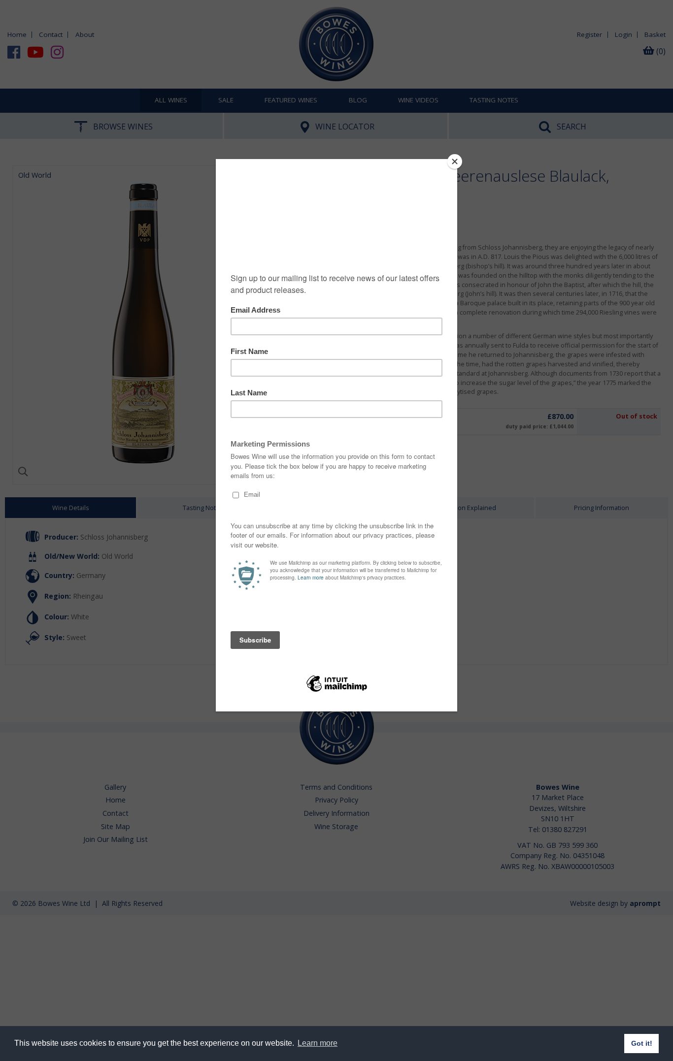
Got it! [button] (641, 1043)
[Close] (454, 161)
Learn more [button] (317, 1043)
